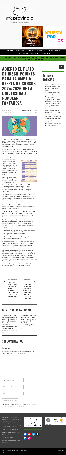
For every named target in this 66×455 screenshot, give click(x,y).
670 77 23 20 (5, 434)
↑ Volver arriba (60, 450)
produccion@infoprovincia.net (10, 433)
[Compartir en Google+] (30, 112)
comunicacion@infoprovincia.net (11, 440)
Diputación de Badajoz (37, 51)
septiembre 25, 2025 (8, 112)
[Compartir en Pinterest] (33, 112)
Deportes (54, 57)
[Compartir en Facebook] (33, 110)
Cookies (17, 450)
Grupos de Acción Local (29, 53)
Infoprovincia (6, 110)
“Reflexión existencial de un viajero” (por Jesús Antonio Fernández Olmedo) (52, 112)
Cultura (44, 57)
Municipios (46, 53)
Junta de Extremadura (15, 51)
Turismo (35, 57)
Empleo (8, 57)
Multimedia (39, 60)
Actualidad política (22, 57)
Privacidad (4, 452)
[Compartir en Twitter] (36, 110)
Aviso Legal (23, 450)
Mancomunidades (56, 51)
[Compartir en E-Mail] (36, 112)
